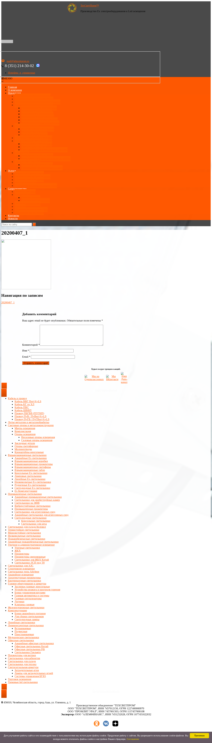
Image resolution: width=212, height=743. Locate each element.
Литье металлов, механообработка (34, 99)
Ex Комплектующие (26, 491)
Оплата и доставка (25, 191)
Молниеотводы (23, 449)
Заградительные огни (27, 670)
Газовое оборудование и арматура (27, 583)
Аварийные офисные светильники (34, 643)
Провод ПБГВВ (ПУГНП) (29, 413)
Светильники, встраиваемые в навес (42, 167)
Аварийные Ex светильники (37, 114)
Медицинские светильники (23, 637)
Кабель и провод (17, 398)
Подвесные (21, 631)
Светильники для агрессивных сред (35, 511)
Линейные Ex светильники (30, 479)
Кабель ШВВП (23, 410)
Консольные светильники (35, 520)
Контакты (13, 215)
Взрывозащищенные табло (30, 470)
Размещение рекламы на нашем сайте (36, 185)
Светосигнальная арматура (23, 667)
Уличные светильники (27, 125)
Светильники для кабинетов (24, 658)
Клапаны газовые (24, 604)
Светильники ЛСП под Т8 (30, 562)
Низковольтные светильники (24, 535)
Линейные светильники (21, 622)
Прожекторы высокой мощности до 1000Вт (46, 158)
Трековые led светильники (23, 682)
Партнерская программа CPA (31, 209)
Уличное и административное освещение (31, 544)
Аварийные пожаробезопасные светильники (33, 541)
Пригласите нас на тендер (29, 212)
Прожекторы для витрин (22, 655)
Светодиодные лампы (27, 619)
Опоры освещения (25, 434)
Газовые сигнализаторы (28, 598)
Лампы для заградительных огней (34, 673)
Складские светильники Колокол (33, 137)
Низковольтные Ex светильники (33, 482)
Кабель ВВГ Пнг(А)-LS (28, 401)
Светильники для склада (22, 661)
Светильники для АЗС (27, 161)
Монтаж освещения (26, 182)
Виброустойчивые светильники (33, 506)
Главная (12, 87)
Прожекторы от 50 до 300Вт (37, 155)
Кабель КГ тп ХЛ (24, 404)
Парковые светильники (34, 134)
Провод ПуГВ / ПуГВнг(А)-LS (32, 419)
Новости (13, 218)
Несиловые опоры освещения (38, 437)
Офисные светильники (21, 640)
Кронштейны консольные (29, 452)
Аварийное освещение (21, 574)
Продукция (14, 93)
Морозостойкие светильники (24, 532)
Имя (25, 350)
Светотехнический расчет (29, 179)
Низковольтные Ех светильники (39, 119)
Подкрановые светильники (36, 143)
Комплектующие (17, 610)
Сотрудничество (17, 188)
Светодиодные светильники (31, 517)
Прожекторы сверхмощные (30, 556)
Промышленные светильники (31, 140)
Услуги (12, 170)
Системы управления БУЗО (30, 676)
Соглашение (133, 739)
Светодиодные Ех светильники (39, 108)
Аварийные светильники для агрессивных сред (41, 514)
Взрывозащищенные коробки (31, 461)
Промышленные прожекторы (31, 509)
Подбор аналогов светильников (32, 176)
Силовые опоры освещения (36, 440)
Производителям (30, 197)
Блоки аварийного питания (30, 613)
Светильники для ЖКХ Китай (32, 559)
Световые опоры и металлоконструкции (37, 102)
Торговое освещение (19, 679)
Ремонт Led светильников (29, 173)
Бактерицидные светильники (24, 580)
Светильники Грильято (28, 652)
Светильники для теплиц (22, 664)
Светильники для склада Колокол (27, 526)
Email (26, 356)
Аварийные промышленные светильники (38, 497)
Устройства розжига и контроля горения (37, 589)
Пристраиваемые (24, 634)
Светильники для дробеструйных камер (37, 500)
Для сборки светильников (29, 616)
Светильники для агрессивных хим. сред (44, 149)
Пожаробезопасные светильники (26, 538)
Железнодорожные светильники (26, 607)
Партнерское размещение (35, 200)
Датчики (19, 601)
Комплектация (23, 431)
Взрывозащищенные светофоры (33, 467)
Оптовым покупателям (28, 203)
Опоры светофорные (26, 446)
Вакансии (20, 206)
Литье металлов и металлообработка (28, 422)
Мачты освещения (25, 428)
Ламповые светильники (28, 476)
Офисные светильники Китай (31, 646)
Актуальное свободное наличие (33, 96)
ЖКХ (18, 550)
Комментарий (31, 344)
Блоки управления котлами (30, 592)
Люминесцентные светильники (26, 625)
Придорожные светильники (37, 164)
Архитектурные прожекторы (37, 128)
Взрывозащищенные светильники (34, 105)
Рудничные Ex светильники (30, 485)
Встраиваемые (23, 628)
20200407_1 (8, 302)
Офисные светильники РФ (30, 649)
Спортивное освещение (21, 568)
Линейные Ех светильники (36, 111)
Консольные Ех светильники (37, 117)
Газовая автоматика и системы (32, 595)
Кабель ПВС (22, 407)
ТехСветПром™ (89, 5)
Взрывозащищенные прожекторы (40, 122)
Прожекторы (22, 152)
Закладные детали (25, 443)
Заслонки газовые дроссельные (32, 586)
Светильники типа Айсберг (23, 571)
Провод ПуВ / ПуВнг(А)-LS (30, 416)
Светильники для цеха (34, 146)
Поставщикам (22, 194)
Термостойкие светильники (23, 529)
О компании (15, 90)
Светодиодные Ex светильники (32, 488)
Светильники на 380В (27, 503)
